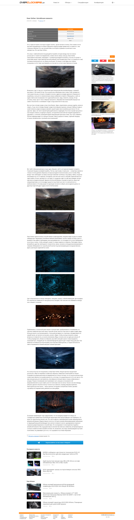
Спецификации (83, 2)
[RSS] (111, 61)
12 (53, 473)
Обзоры (67, 2)
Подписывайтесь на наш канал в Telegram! (58, 442)
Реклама (70, 516)
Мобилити (63, 518)
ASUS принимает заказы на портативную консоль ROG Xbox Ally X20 (62, 470)
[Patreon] (103, 61)
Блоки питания (44, 517)
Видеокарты (32, 517)
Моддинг (63, 517)
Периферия (43, 518)
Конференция (99, 2)
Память (31, 518)
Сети (62, 515)
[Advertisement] (55, 10)
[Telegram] (95, 61)
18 (51, 488)
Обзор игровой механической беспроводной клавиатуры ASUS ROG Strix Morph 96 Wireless (58, 485)
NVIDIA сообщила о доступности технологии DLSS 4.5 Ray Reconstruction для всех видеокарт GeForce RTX (61, 453)
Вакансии (70, 517)
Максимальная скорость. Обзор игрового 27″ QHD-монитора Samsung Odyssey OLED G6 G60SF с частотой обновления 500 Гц (61, 494)
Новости (56, 2)
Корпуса (42, 516)
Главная (21, 515)
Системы (55, 517)
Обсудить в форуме (33, 436)
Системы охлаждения (46, 515)
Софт (62, 516)
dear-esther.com (70, 36)
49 (53, 456)
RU (108, 517)
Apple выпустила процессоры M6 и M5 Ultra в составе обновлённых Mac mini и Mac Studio (61, 462)
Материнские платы (33, 516)
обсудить (41, 20)
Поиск (112, 56)
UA (106, 517)
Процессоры (32, 515)
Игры (54, 518)
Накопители (56, 515)
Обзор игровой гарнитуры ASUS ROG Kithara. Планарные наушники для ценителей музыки (62, 503)
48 (51, 498)
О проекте (70, 515)
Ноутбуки (55, 516)
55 (51, 506)
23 (53, 464)
